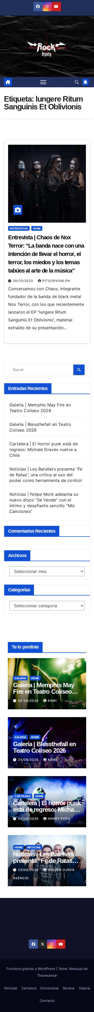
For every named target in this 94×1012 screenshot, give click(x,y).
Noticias (33, 847)
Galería (20, 678)
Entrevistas (19, 228)
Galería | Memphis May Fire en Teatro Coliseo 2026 (43, 692)
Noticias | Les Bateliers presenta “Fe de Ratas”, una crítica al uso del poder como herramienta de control (45, 474)
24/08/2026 (29, 701)
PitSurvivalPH (56, 281)
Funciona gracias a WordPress (31, 969)
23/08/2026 (29, 870)
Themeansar (47, 975)
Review (69, 988)
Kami (52, 701)
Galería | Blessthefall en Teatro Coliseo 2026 (44, 747)
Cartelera (23, 796)
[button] (77, 82)
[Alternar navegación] (43, 82)
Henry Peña (59, 819)
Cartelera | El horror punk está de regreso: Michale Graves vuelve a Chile (43, 449)
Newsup (76, 969)
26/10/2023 (23, 281)
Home (37, 228)
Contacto (47, 1000)
